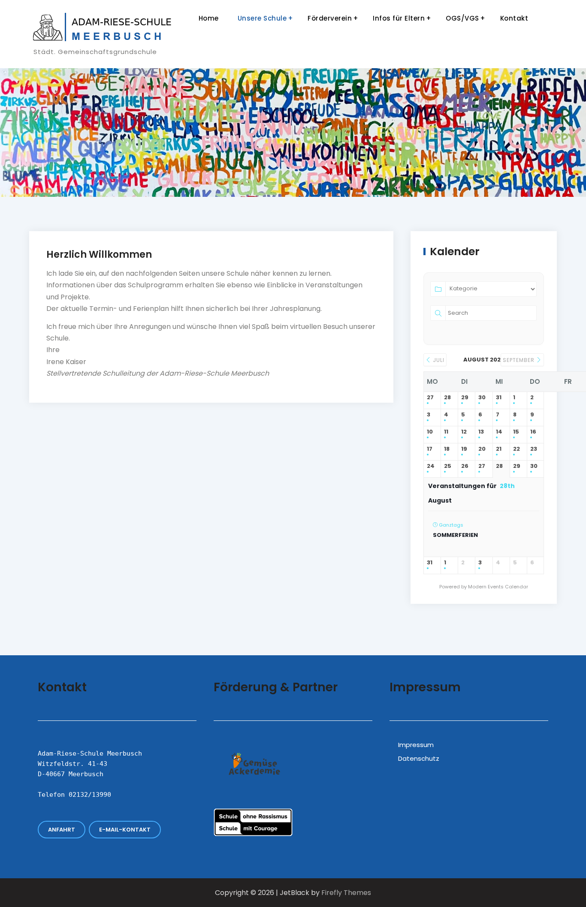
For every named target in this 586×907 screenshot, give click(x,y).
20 (482, 449)
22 (516, 449)
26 (464, 466)
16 (533, 432)
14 (499, 432)
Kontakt (514, 18)
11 (446, 432)
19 (464, 449)
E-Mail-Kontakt (125, 830)
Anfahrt (61, 830)
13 (481, 432)
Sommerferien (455, 535)
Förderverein (330, 18)
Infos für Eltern (399, 18)
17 (429, 449)
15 (516, 432)
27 (430, 397)
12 (464, 432)
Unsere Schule (262, 18)
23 (533, 449)
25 (447, 466)
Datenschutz (418, 758)
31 (498, 397)
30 (482, 397)
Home (209, 18)
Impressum (416, 744)
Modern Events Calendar (498, 586)
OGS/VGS (462, 18)
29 (464, 397)
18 (447, 449)
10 (430, 432)
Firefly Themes (346, 893)
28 (447, 397)
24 (431, 466)
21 (498, 449)
